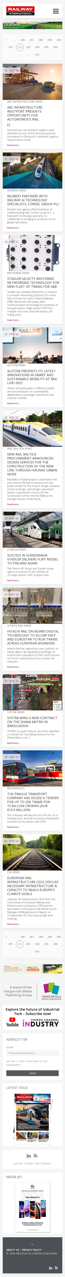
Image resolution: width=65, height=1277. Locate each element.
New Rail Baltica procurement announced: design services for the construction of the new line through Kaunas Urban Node (32, 464)
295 (46, 47)
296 (55, 47)
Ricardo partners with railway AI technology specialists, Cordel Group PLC (33, 200)
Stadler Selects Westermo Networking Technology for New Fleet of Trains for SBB (33, 282)
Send (32, 1073)
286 (22, 40)
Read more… (13, 145)
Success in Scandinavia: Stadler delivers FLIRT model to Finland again (32, 559)
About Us (12, 1250)
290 (59, 40)
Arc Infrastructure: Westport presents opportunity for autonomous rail (25, 113)
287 (31, 40)
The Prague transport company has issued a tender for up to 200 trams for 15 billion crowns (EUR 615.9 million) (32, 802)
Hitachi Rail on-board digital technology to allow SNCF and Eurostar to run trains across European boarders (33, 637)
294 (37, 47)
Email (9, 1047)
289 (49, 40)
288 (40, 40)
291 (10, 47)
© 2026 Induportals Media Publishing (31, 1253)
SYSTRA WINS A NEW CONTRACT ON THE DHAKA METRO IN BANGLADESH (32, 722)
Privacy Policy (31, 1250)
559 (37, 54)
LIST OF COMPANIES (18, 1257)
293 (28, 47)
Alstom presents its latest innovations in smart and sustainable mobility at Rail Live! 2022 (32, 377)
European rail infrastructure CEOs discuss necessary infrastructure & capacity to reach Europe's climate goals (32, 886)
